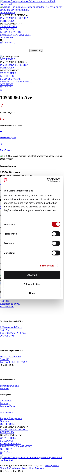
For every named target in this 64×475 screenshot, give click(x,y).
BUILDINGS (7, 29)
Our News (5, 421)
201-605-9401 (7, 335)
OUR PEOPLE (7, 12)
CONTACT (6, 43)
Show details (47, 265)
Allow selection (32, 284)
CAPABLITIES (8, 73)
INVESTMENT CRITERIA (14, 18)
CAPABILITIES (8, 26)
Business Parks (7, 406)
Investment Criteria (9, 385)
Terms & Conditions (10, 468)
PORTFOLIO (7, 21)
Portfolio (4, 388)
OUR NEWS (6, 37)
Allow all (32, 275)
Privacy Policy (52, 465)
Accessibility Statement (32, 468)
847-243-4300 (7, 306)
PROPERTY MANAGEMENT (16, 34)
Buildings (4, 403)
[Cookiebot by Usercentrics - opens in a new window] (46, 180)
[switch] (56, 233)
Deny (32, 293)
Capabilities (5, 400)
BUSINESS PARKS (10, 32)
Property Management (11, 418)
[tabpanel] (32, 157)
